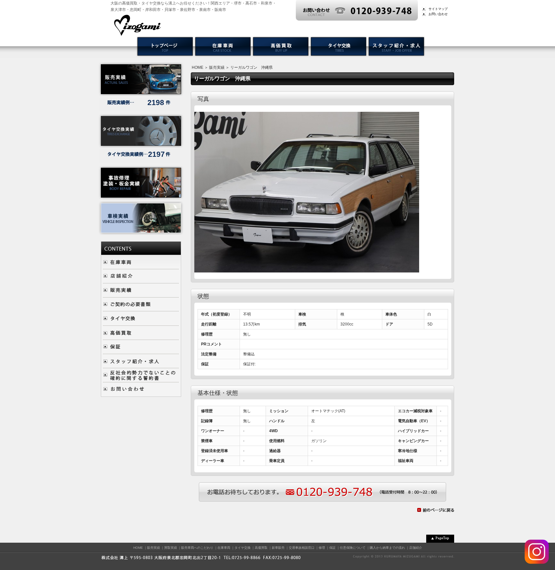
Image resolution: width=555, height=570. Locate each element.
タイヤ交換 (242, 547)
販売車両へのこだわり (197, 547)
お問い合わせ (438, 14)
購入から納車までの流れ (387, 547)
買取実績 (170, 547)
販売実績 (217, 67)
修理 (322, 547)
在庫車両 (223, 547)
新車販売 (278, 547)
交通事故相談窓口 (301, 547)
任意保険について (353, 547)
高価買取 (261, 547)
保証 (332, 547)
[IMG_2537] (306, 269)
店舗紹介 (415, 547)
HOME (197, 67)
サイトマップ (438, 9)
